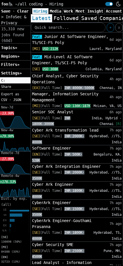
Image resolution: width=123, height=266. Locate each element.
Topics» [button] (9, 47)
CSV (4, 100)
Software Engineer (51, 148)
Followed (66, 18)
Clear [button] (23, 11)
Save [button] (7, 11)
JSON (17, 100)
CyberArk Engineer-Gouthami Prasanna (62, 223)
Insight (95, 11)
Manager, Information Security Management (65, 97)
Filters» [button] (10, 64)
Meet (80, 11)
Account (114, 11)
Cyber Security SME (52, 244)
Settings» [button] (11, 73)
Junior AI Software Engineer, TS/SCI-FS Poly (70, 39)
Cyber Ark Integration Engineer (66, 166)
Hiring (40, 11)
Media (55, 11)
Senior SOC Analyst (52, 112)
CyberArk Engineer (51, 202)
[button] (15, 80)
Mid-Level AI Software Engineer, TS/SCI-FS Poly (62, 60)
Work (68, 11)
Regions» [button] (10, 56)
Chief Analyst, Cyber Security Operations (65, 79)
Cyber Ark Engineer (52, 184)
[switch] (109, 4)
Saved (89, 18)
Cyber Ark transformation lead (65, 130)
